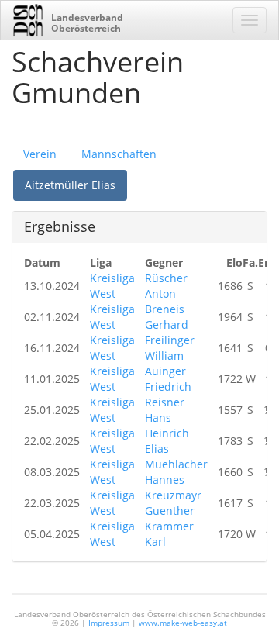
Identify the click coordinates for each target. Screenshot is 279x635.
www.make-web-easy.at (183, 622)
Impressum (108, 622)
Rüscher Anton (166, 286)
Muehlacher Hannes (176, 472)
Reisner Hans (164, 410)
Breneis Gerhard (166, 317)
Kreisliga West (112, 286)
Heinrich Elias (167, 441)
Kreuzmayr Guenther (173, 503)
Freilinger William (170, 348)
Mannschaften (119, 154)
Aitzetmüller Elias (70, 185)
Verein (40, 154)
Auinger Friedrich (168, 379)
